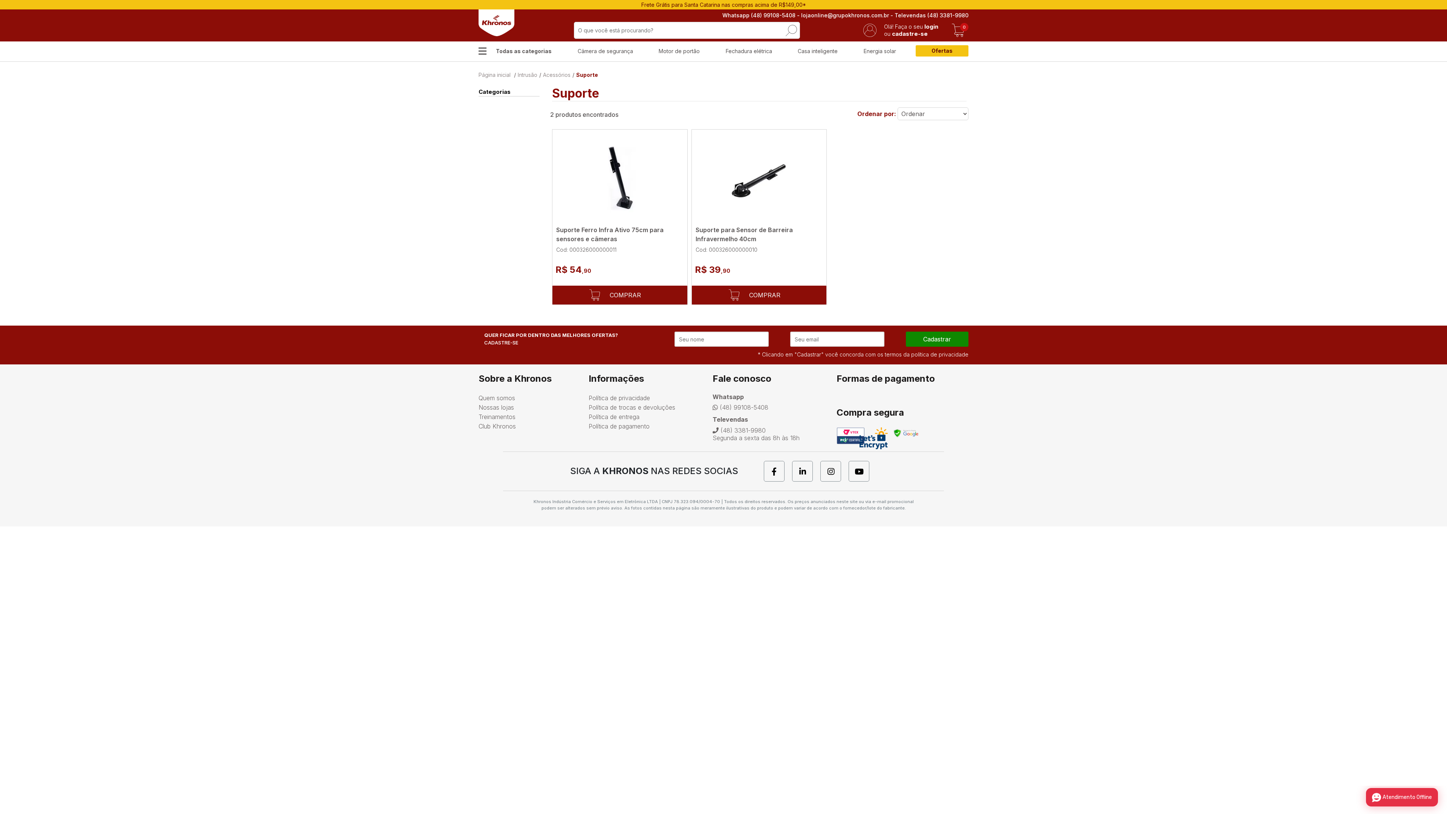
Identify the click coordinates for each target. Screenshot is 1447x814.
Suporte (587, 75)
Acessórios (557, 75)
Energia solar (880, 51)
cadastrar (937, 339)
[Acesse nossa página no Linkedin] (806, 471)
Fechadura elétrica (749, 51)
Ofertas (942, 50)
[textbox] (687, 30)
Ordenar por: (876, 114)
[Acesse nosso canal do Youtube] (863, 471)
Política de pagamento (619, 426)
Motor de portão (679, 51)
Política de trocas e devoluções (632, 407)
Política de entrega (614, 417)
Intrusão (527, 75)
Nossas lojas (496, 407)
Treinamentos (497, 417)
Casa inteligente (818, 51)
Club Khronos (497, 426)
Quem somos (497, 398)
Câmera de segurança (605, 51)
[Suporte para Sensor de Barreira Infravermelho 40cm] (759, 177)
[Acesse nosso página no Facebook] (778, 471)
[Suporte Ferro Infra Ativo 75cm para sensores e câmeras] (620, 177)
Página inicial (495, 75)
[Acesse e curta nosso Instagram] (834, 471)
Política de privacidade (619, 398)
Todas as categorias (524, 51)
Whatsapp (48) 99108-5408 (758, 15)
